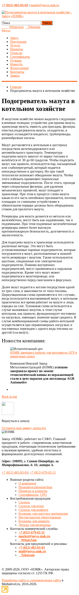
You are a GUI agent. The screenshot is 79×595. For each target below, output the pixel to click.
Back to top (9, 396)
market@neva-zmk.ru (44, 5)
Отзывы (16, 60)
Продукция (18, 41)
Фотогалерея (19, 68)
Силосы (24, 502)
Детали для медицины (35, 525)
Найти (47, 23)
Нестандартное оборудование (40, 517)
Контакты (17, 72)
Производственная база (35, 487)
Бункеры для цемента (34, 521)
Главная (15, 87)
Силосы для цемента (33, 510)
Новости (16, 64)
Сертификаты (20, 56)
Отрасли (16, 53)
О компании (27, 483)
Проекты (16, 49)
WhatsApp (15, 27)
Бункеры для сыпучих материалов (43, 513)
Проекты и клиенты (33, 491)
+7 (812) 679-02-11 (43, 472)
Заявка (15, 75)
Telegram (32, 27)
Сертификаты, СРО (33, 494)
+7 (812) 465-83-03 (15, 472)
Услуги (15, 45)
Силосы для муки (31, 506)
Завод (14, 38)
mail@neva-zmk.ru (32, 551)
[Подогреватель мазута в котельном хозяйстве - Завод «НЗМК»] (39, 16)
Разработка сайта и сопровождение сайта (31, 580)
